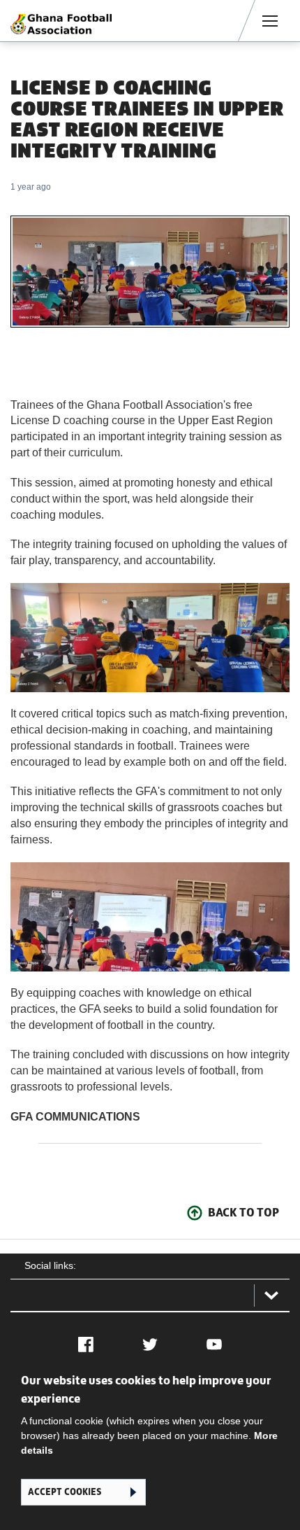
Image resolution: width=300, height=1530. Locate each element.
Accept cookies (64, 1492)
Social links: (50, 1265)
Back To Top (243, 1212)
